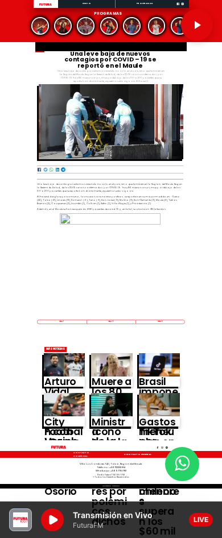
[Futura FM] (40, 25)
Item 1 (61, 321)
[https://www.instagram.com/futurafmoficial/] (182, 8)
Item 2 (110, 321)
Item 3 (160, 321)
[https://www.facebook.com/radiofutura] (177, 8)
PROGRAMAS (145, 3)
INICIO (87, 3)
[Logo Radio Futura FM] (45, 6)
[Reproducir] (197, 25)
